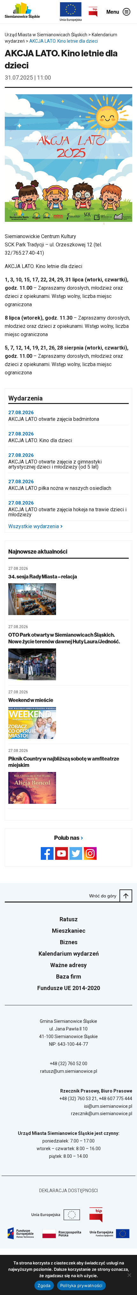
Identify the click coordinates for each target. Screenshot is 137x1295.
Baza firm (68, 976)
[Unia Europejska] (71, 11)
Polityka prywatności (81, 1285)
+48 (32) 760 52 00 (68, 1063)
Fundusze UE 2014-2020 (68, 988)
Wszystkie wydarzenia (33, 526)
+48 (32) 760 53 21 (78, 1098)
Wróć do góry (102, 895)
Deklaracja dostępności (68, 1190)
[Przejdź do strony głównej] (22, 11)
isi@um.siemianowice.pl (108, 1106)
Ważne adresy (68, 965)
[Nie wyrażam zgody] (129, 1275)
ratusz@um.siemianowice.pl (68, 1071)
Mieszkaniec (68, 930)
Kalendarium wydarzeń (69, 953)
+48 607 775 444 (115, 1098)
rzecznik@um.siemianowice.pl (101, 1113)
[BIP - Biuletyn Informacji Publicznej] (93, 11)
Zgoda (44, 1285)
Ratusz (69, 919)
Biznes (68, 942)
